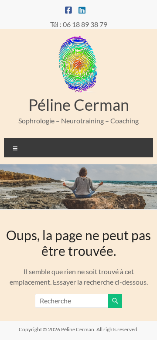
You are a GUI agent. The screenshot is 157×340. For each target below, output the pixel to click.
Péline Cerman (78, 104)
